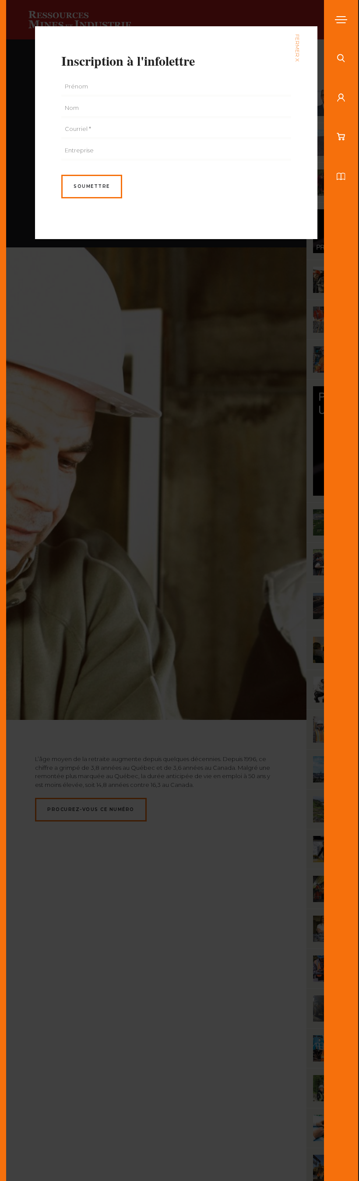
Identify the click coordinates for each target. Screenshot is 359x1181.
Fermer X (297, 48)
